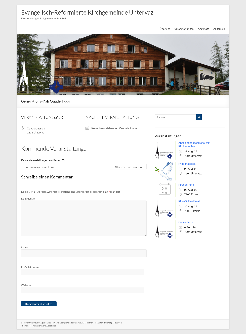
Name (24, 247)
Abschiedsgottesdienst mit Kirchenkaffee (194, 144)
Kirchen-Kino (186, 184)
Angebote (203, 28)
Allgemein (219, 28)
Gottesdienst (185, 222)
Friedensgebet (186, 164)
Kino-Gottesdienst (189, 201)
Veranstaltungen (184, 28)
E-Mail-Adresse (30, 267)
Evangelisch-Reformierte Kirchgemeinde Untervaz (87, 12)
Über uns (165, 28)
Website (26, 285)
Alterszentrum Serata (128, 166)
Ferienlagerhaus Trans (39, 166)
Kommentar (28, 198)
